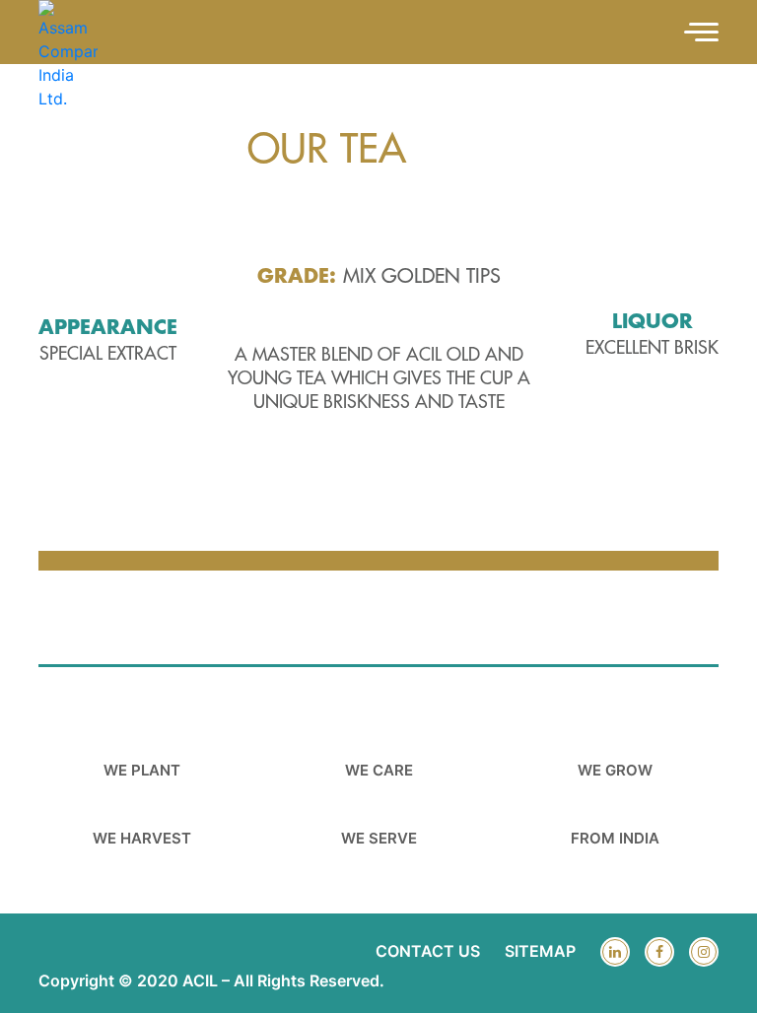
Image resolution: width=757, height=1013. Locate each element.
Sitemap (540, 951)
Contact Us (428, 951)
